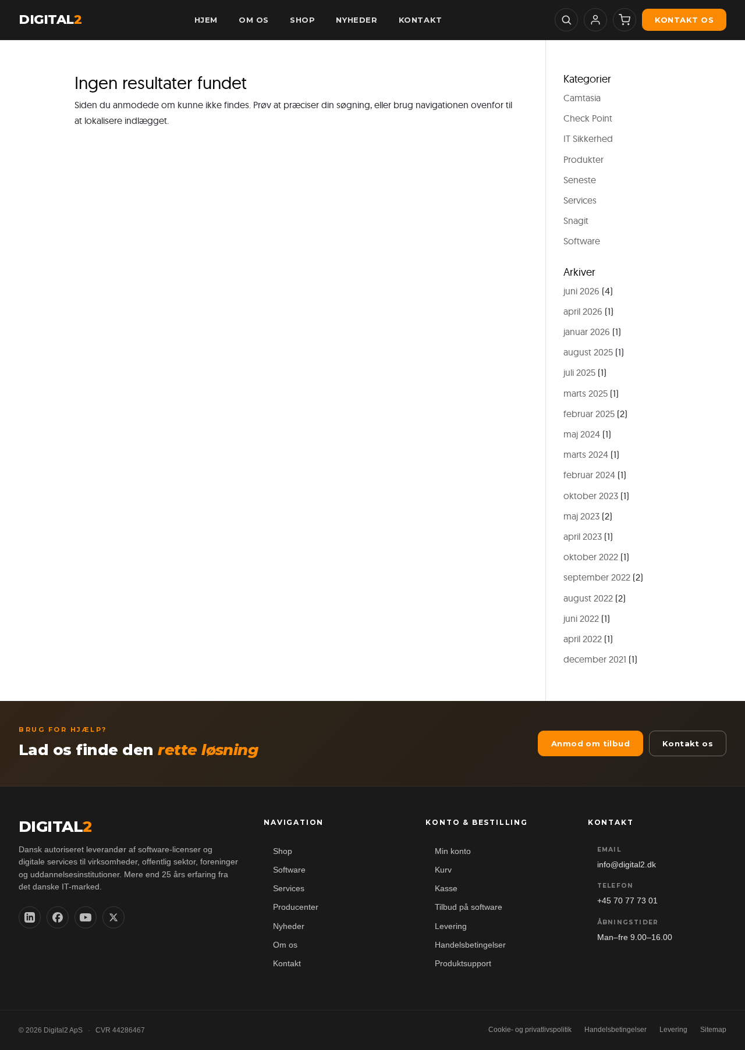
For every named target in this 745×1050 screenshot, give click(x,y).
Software (581, 241)
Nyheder (288, 926)
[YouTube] (85, 917)
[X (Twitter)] (113, 917)
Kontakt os (684, 19)
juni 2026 (581, 291)
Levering (451, 926)
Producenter (295, 907)
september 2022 (596, 577)
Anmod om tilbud (590, 743)
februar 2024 (589, 474)
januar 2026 (586, 331)
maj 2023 (581, 516)
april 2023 (582, 536)
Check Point (587, 118)
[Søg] (566, 19)
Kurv (443, 870)
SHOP (302, 19)
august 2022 (588, 598)
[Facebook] (58, 917)
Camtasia (582, 98)
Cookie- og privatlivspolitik (530, 1030)
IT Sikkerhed (588, 138)
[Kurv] (624, 19)
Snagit (575, 220)
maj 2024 (581, 434)
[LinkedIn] (30, 917)
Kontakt (287, 963)
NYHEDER (356, 19)
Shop (282, 851)
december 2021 (594, 659)
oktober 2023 (590, 495)
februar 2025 (589, 413)
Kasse (446, 888)
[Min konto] (595, 19)
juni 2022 (581, 618)
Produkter (583, 159)
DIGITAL (50, 19)
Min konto (453, 851)
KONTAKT (420, 19)
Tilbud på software (468, 907)
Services (580, 200)
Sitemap (713, 1030)
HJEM (206, 19)
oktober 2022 (590, 557)
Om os (285, 945)
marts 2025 (585, 393)
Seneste (579, 180)
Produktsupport (463, 963)
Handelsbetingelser (470, 945)
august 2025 (588, 352)
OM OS (254, 19)
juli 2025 (579, 372)
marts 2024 (585, 454)
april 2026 (582, 311)
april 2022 (582, 639)
